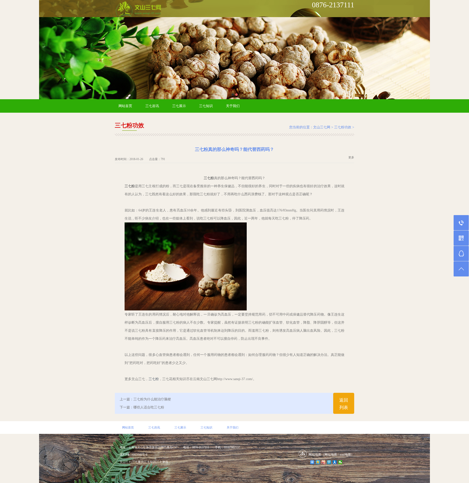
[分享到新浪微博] (323, 462)
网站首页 (125, 106)
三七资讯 (162, 462)
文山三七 (125, 462)
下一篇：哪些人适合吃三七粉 (142, 407)
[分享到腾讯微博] (329, 462)
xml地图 (345, 454)
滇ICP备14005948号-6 (133, 454)
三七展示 (179, 106)
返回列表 (343, 404)
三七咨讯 (152, 106)
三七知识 (206, 106)
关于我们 (233, 106)
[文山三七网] (138, 9)
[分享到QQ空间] (318, 462)
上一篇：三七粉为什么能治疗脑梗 (145, 399)
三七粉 (154, 379)
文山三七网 (321, 127)
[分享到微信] (340, 462)
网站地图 (330, 454)
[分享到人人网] (335, 462)
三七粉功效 (342, 127)
